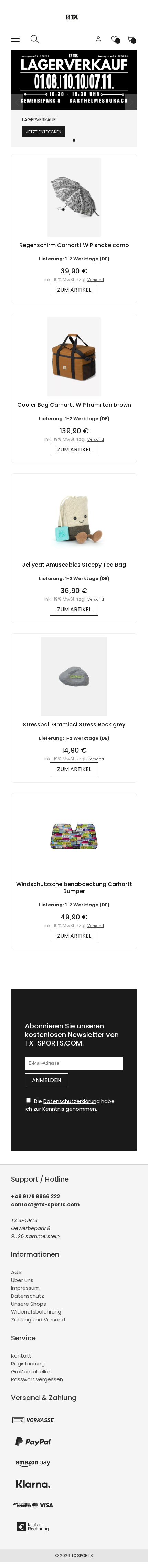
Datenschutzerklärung (71, 1101)
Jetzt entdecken (43, 132)
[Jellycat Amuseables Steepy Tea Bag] (74, 557)
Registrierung (28, 1363)
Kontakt (21, 1355)
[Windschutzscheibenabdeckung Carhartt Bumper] (73, 877)
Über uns (22, 1280)
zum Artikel (74, 290)
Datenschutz (27, 1295)
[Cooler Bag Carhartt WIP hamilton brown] (74, 398)
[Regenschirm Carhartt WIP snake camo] (74, 238)
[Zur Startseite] (74, 30)
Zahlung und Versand (38, 1319)
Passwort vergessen (37, 1379)
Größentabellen (31, 1371)
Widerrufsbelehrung (36, 1311)
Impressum (25, 1288)
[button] (74, 140)
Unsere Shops (28, 1303)
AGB (16, 1272)
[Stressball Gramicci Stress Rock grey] (74, 717)
